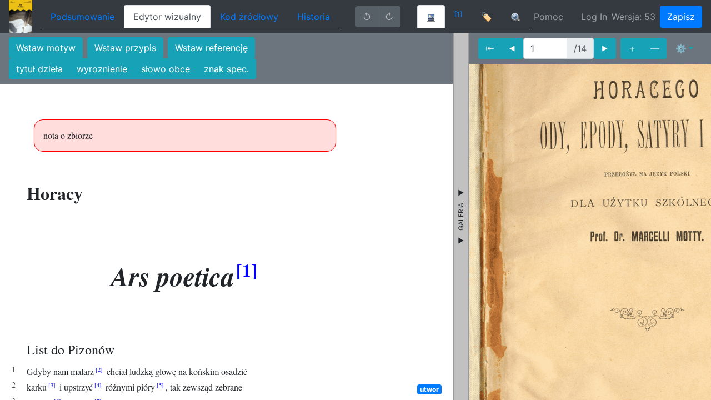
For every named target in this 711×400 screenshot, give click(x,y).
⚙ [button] (681, 48)
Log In (594, 16)
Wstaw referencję (211, 47)
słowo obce (165, 68)
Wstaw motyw (46, 47)
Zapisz (681, 16)
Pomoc (548, 16)
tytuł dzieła (39, 68)
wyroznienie (102, 68)
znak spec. (226, 68)
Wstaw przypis (125, 47)
